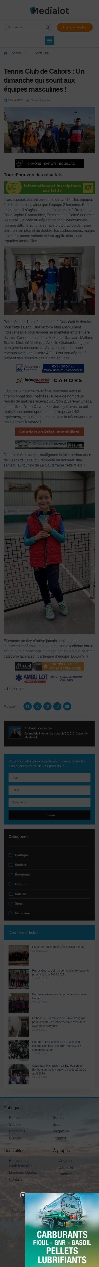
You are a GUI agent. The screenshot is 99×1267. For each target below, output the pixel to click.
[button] (23, 1195)
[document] (49, 633)
